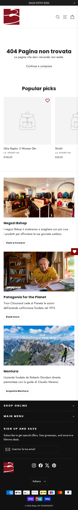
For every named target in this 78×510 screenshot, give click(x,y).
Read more (12, 316)
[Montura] (39, 345)
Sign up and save (20, 429)
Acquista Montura (17, 391)
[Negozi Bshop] (39, 197)
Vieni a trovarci (15, 242)
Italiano (37, 481)
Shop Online (15, 405)
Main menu (14, 416)
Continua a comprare (39, 66)
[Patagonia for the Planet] (39, 271)
